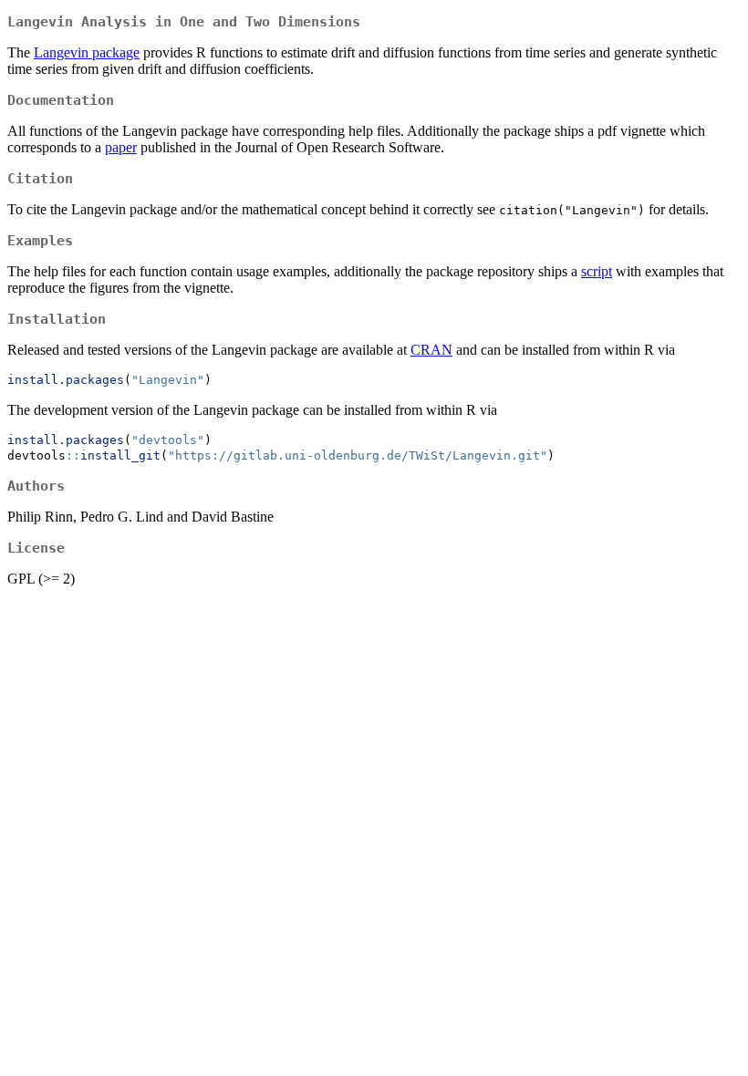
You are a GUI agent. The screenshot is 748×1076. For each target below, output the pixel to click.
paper (121, 147)
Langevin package (87, 52)
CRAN (431, 349)
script (596, 271)
